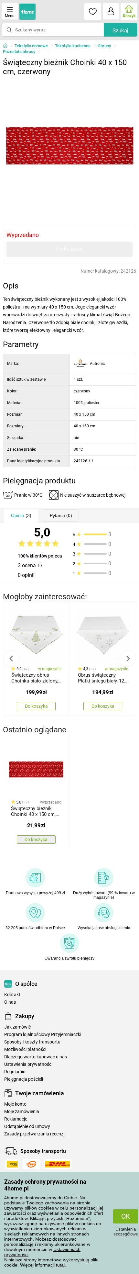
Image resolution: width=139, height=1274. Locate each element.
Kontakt (12, 994)
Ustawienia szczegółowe (125, 1231)
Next (128, 658)
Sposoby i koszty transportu (32, 1042)
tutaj (60, 1265)
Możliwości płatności (25, 1049)
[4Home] (7, 46)
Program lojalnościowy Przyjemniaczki (42, 1034)
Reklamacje (15, 1119)
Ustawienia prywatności (28, 1064)
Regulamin (15, 1071)
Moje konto (15, 1104)
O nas (10, 1002)
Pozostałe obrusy (19, 51)
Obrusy (104, 45)
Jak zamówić (17, 1027)
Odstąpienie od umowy (27, 1126)
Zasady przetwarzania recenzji (34, 1134)
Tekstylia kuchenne (73, 45)
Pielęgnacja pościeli (23, 1079)
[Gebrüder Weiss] (31, 1164)
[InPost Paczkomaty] (12, 1164)
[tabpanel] (69, 146)
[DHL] (57, 1164)
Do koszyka (69, 249)
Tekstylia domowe (31, 45)
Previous (11, 658)
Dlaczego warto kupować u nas (35, 1056)
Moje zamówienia (21, 1111)
